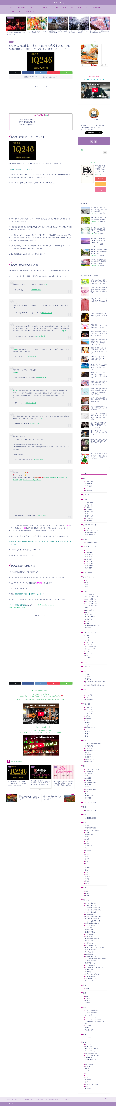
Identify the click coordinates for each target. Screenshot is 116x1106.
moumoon (88, 1062)
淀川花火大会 (89, 952)
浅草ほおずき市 (90, 727)
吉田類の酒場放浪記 (91, 542)
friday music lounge (91, 1048)
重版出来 (88, 628)
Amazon (100, 183)
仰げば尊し (88, 619)
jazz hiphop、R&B (91, 1059)
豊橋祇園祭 (88, 520)
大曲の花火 (88, 927)
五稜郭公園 (88, 773)
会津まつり (88, 505)
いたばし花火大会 (90, 903)
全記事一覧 (21, 7)
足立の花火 (88, 972)
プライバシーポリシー (13, 1103)
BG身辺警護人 (89, 610)
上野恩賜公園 (89, 771)
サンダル (103, 213)
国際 (84, 689)
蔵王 (86, 863)
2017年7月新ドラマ (91, 603)
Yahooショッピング (100, 189)
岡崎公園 (88, 780)
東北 (86, 852)
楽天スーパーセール (89, 802)
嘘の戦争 (88, 621)
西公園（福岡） (90, 795)
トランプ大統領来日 (91, 1012)
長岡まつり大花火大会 (92, 974)
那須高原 (88, 868)
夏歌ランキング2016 (91, 1084)
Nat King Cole (89, 1064)
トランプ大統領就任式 (92, 1010)
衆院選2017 (89, 757)
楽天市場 (100, 178)
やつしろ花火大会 (90, 912)
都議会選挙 (88, 761)
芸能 (64, 7)
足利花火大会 (89, 969)
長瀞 (86, 872)
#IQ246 (46, 284)
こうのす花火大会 (90, 905)
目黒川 (87, 793)
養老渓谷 (88, 876)
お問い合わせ (29, 12)
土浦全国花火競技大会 (92, 923)
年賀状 (87, 720)
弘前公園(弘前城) (90, 782)
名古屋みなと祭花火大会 (92, 921)
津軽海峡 (88, 679)
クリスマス (88, 707)
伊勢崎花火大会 (90, 914)
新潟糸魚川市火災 (90, 810)
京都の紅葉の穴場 (90, 828)
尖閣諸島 (88, 677)
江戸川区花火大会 (90, 949)
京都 (86, 775)
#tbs (59, 331)
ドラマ (31, 7)
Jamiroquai (89, 1057)
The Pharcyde (89, 1071)
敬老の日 (88, 722)
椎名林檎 (88, 1088)
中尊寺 (87, 825)
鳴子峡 (87, 883)
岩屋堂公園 (88, 845)
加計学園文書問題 (90, 818)
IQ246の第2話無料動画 (26, 125)
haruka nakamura (91, 1053)
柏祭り (87, 514)
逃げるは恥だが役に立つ (92, 625)
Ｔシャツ (88, 657)
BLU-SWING (89, 1044)
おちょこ (86, 495)
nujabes (87, 1066)
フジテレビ (88, 998)
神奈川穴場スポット (91, 534)
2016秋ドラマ (89, 594)
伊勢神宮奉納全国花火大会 (93, 916)
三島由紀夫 (86, 666)
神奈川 (87, 856)
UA (86, 1073)
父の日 (87, 729)
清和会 (87, 752)
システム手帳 (87, 572)
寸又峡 (87, 841)
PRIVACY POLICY (15, 12)
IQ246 (11, 41)
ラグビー (86, 662)
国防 (87, 7)
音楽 (57, 7)
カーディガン (89, 635)
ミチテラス (88, 528)
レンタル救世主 (90, 616)
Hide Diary (58, 2)
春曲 (86, 1086)
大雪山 (87, 836)
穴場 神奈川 (89, 565)
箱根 (86, 861)
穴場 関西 (88, 568)
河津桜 (102, 255)
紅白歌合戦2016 (90, 1030)
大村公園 (88, 778)
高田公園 (88, 798)
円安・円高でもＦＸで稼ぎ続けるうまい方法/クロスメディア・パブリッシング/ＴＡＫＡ (100, 169)
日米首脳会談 (89, 699)
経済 (79, 7)
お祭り (85, 499)
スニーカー (88, 644)
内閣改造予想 (89, 746)
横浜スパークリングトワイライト (95, 947)
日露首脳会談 (89, 750)
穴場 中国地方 (90, 554)
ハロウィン (88, 709)
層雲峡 (87, 843)
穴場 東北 (88, 561)
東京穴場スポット (90, 532)
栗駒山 (87, 854)
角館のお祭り (89, 518)
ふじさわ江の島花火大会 (92, 907)
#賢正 (20, 480)
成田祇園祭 (88, 509)
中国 (86, 697)
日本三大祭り (89, 511)
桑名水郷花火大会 (90, 945)
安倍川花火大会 (90, 934)
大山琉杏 (88, 1025)
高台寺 (87, 881)
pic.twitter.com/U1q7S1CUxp (32, 480)
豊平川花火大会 (90, 965)
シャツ (87, 640)
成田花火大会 (89, 941)
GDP (86, 891)
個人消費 (88, 893)
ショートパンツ (90, 642)
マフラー (88, 651)
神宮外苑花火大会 (90, 956)
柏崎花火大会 (89, 943)
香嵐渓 (87, 879)
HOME (11, 7)
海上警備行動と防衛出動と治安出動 (95, 682)
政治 (72, 7)
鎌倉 (86, 870)
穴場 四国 (88, 559)
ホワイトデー (89, 714)
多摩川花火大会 (90, 925)
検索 (82, 150)
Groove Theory (90, 1051)
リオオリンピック (90, 1017)
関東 (86, 584)
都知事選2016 (89, 759)
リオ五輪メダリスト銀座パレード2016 (95, 1022)
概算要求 (88, 895)
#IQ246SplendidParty (55, 477)
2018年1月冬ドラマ (91, 605)
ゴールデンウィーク (89, 547)
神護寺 (87, 859)
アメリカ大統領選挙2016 (93, 743)
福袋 (86, 655)
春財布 (87, 488)
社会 (84, 814)
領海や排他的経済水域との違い (94, 685)
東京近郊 (88, 850)
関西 (86, 587)
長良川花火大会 (90, 976)
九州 (86, 580)
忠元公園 (88, 784)
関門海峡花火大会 (90, 978)
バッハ (87, 1077)
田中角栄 (88, 755)
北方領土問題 (89, 481)
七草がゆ (88, 716)
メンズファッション (44, 7)
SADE (87, 1068)
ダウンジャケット (90, 646)
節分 (86, 736)
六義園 (87, 832)
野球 (84, 1034)
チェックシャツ (90, 649)
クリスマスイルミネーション (92, 525)
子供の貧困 (88, 486)
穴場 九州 (88, 557)
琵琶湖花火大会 (90, 954)
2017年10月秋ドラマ (91, 596)
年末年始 (88, 718)
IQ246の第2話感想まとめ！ (28, 122)
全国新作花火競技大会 (92, 918)
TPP (86, 693)
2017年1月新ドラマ (91, 599)
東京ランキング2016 (91, 530)
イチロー (88, 1037)
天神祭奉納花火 (90, 932)
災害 (84, 807)
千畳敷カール (89, 834)
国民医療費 (88, 483)
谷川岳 (87, 865)
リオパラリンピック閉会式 (93, 1019)
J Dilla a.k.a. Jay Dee (92, 1055)
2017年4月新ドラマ (91, 601)
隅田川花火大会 (90, 980)
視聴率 (85, 993)
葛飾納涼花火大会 (90, 960)
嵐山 (86, 848)
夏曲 (101, 221)
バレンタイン (89, 711)
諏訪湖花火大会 (90, 963)
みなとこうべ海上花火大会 (93, 910)
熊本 (86, 791)
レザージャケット (90, 653)
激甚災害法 (88, 490)
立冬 (86, 734)
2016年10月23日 (36, 290)
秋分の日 (88, 731)
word (84, 478)
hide (46, 115)
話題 (84, 1007)
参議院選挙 (88, 748)
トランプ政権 (89, 695)
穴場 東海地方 (90, 563)
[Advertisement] (40, 99)
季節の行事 (96, 7)
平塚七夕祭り (89, 507)
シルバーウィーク (89, 577)
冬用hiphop (88, 1079)
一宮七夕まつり (90, 502)
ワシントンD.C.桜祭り (92, 769)
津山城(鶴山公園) (90, 789)
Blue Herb (88, 1046)
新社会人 (88, 1027)
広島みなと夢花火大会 (92, 938)
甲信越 (87, 550)
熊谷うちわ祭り (90, 516)
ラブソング (88, 614)
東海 (86, 582)
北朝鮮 (87, 674)
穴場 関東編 (89, 552)
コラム (85, 539)
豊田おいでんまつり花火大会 (94, 967)
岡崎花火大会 (89, 936)
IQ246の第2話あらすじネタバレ (29, 119)
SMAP (87, 988)
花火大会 (86, 900)
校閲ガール (88, 623)
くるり (87, 1075)
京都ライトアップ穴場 (92, 830)
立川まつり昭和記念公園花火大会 (95, 958)
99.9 (86, 608)
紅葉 (84, 822)
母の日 (87, 725)
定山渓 (87, 839)
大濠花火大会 (89, 929)
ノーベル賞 (88, 1015)
